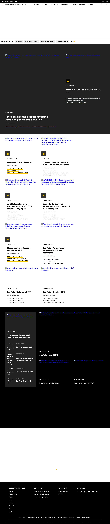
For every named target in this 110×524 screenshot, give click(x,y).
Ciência (11, 500)
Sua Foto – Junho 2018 (84, 383)
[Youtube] (93, 492)
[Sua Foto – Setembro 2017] (22, 276)
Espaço (11, 508)
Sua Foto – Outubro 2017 (54, 292)
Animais (11, 491)
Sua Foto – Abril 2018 (48, 355)
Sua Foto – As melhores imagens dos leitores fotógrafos (53, 250)
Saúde (10, 511)
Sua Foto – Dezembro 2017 (24, 347)
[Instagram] (85, 492)
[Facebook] (78, 492)
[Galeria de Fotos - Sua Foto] (22, 147)
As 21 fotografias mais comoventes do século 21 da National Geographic (19, 206)
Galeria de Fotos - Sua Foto (19, 162)
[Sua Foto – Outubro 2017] (58, 276)
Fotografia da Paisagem (31, 41)
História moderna (23, 126)
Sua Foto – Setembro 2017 (19, 292)
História (9, 112)
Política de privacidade (33, 517)
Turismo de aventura (50, 173)
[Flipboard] (89, 492)
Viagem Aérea (61, 175)
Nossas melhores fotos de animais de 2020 (19, 249)
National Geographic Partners (41, 494)
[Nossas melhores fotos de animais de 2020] (22, 232)
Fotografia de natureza (74, 100)
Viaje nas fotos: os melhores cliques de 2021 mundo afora (56, 163)
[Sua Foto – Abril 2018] (72, 330)
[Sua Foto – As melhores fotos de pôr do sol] (85, 68)
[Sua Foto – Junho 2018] (89, 368)
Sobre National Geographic (48, 517)
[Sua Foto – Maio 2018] (55, 368)
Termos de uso (21, 517)
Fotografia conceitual (15, 302)
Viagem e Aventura (50, 171)
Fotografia (19, 41)
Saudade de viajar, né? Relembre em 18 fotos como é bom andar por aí (56, 206)
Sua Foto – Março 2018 (23, 381)
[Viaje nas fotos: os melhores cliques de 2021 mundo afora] (58, 147)
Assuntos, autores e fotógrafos (41, 491)
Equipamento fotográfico (16, 258)
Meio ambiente (13, 494)
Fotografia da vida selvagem (17, 172)
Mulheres (52, 126)
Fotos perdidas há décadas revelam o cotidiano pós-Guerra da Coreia (27, 118)
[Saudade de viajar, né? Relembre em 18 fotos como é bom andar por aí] (58, 188)
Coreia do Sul (10, 126)
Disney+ (105, 1)
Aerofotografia (13, 170)
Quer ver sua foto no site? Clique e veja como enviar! (19, 336)
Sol (85, 102)
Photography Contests (47, 41)
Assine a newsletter (9, 1)
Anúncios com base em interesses (65, 517)
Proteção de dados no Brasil (83, 517)
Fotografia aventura (63, 41)
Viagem (46, 158)
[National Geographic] (3, 5)
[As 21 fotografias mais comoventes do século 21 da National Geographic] (22, 188)
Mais (72, 41)
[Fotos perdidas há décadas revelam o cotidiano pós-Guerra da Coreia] (34, 82)
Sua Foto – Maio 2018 (49, 383)
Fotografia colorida (39, 126)
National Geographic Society (41, 497)
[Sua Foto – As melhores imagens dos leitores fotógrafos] (58, 232)
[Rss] (97, 492)
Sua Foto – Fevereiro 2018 (24, 372)
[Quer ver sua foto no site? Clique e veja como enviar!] (20, 321)
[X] (81, 492)
